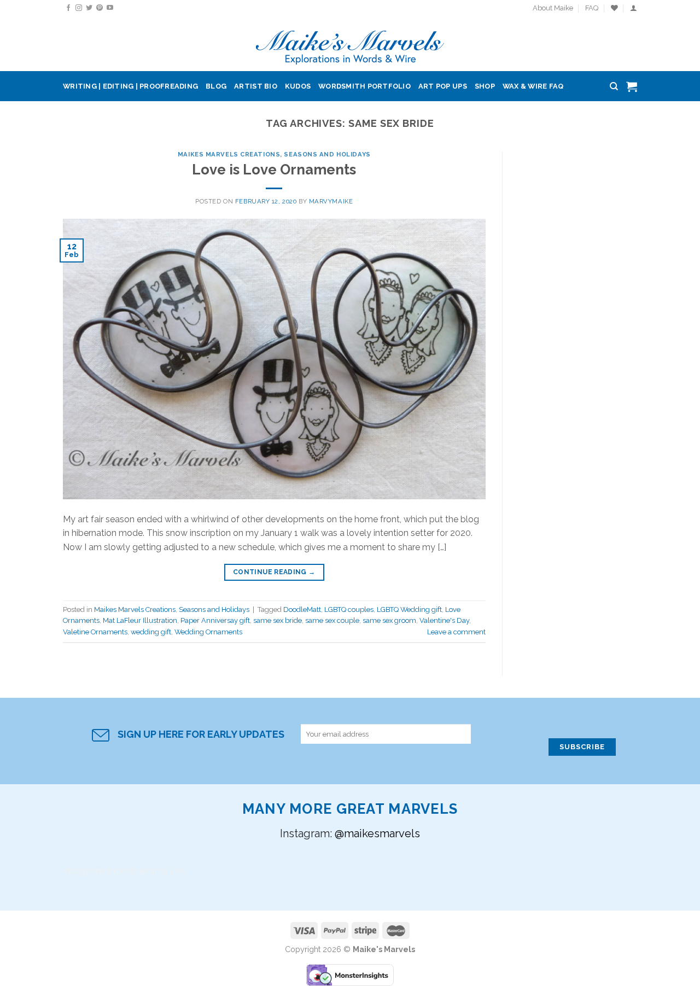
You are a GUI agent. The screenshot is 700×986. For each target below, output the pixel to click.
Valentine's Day (444, 620)
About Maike (553, 8)
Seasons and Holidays (327, 154)
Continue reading (274, 572)
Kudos (298, 86)
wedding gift (151, 632)
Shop (485, 86)
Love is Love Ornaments (274, 169)
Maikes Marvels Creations (229, 154)
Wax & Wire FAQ (533, 86)
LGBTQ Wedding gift (409, 609)
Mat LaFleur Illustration (140, 620)
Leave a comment (456, 632)
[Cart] (631, 86)
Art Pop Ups (442, 86)
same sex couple (332, 620)
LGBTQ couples (349, 609)
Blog (216, 86)
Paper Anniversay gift (215, 620)
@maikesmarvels (377, 833)
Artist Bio (255, 86)
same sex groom (389, 620)
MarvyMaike (331, 201)
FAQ (591, 8)
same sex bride (277, 620)
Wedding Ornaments (208, 632)
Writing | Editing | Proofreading (130, 86)
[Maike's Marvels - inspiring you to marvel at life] (350, 44)
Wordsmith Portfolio (364, 86)
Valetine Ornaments (95, 632)
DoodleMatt (302, 609)
